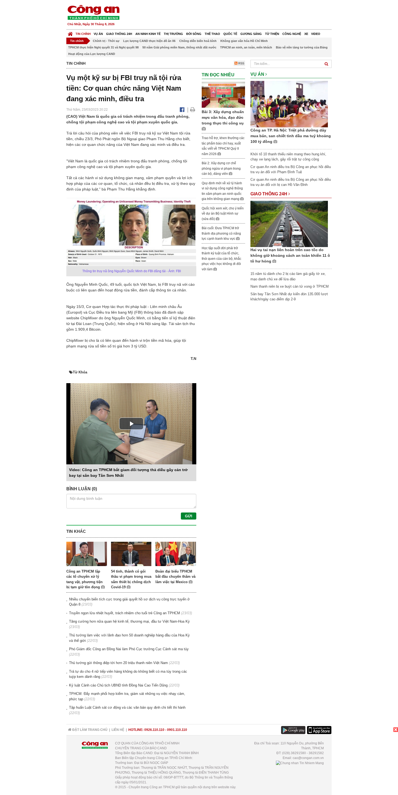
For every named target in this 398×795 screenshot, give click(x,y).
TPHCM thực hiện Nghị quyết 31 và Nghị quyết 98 (103, 47)
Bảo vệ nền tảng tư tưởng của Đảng (302, 47)
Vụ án (98, 33)
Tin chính (83, 33)
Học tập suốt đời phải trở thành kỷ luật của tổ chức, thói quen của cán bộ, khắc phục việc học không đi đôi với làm (221, 258)
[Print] (192, 110)
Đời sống (193, 33)
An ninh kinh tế (148, 33)
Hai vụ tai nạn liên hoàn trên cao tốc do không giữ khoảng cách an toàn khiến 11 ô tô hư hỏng (290, 255)
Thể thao (212, 33)
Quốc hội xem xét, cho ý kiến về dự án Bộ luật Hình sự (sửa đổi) (223, 213)
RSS (240, 63)
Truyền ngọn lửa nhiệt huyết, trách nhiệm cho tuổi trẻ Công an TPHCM (124, 613)
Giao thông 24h (119, 33)
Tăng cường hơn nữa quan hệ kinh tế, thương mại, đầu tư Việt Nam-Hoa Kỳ (129, 621)
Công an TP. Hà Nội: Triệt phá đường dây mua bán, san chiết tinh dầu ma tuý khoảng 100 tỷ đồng (290, 136)
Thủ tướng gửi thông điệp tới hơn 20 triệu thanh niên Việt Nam (118, 663)
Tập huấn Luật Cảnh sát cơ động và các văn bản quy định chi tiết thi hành (127, 707)
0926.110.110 (154, 730)
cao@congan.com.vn (308, 758)
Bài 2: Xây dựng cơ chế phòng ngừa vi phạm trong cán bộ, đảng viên (221, 168)
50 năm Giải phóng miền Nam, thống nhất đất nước (179, 47)
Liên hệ (118, 730)
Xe (306, 33)
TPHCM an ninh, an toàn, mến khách (246, 47)
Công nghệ (291, 33)
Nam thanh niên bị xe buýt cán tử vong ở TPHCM (289, 286)
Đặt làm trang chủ (89, 730)
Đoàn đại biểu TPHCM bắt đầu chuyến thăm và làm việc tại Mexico (175, 576)
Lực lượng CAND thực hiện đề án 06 (149, 40)
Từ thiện (272, 33)
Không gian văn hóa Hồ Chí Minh (244, 40)
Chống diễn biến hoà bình (198, 40)
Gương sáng (251, 33)
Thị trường (173, 33)
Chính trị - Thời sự (106, 40)
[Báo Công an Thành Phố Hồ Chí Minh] (70, 32)
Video (315, 33)
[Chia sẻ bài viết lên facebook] (182, 110)
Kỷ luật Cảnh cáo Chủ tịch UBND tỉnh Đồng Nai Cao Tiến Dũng (118, 685)
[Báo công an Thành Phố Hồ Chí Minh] (93, 12)
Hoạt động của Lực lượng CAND (91, 53)
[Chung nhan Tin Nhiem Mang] (300, 763)
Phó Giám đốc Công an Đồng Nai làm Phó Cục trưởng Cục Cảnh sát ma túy (129, 649)
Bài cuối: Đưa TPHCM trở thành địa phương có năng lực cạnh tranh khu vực (221, 233)
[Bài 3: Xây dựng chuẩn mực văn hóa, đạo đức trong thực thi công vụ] (223, 94)
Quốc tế (230, 33)
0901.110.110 (177, 730)
